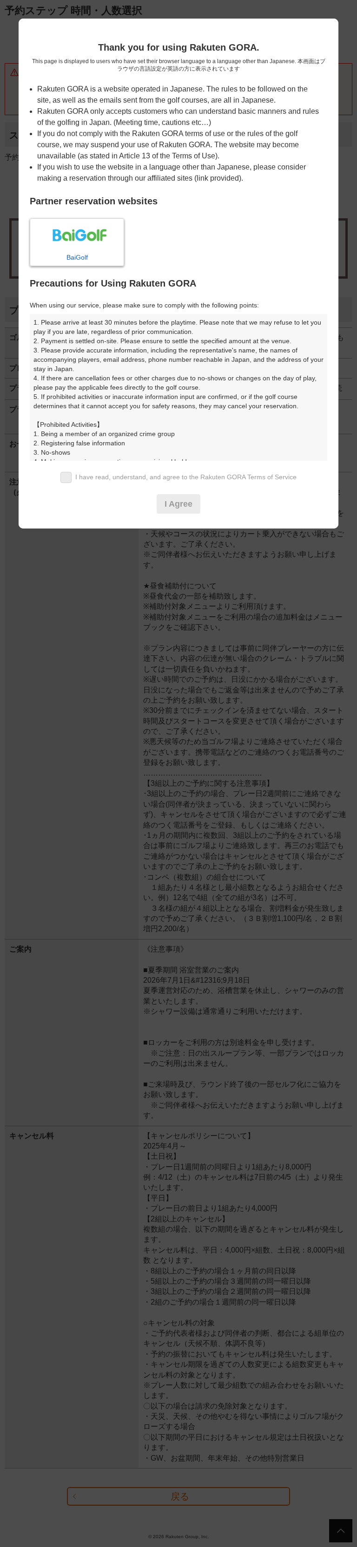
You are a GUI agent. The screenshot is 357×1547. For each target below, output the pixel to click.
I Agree (178, 504)
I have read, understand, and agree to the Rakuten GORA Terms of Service (186, 477)
